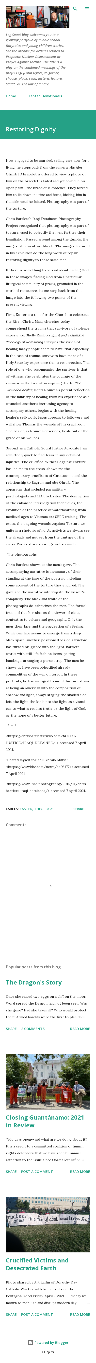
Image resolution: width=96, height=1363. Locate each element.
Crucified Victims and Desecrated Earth (37, 1264)
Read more (80, 1028)
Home (11, 96)
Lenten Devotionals (45, 96)
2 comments (33, 1028)
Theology (43, 808)
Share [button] (78, 808)
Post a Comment (37, 1171)
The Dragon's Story (34, 982)
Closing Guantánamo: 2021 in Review (45, 1121)
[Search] (75, 9)
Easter (26, 808)
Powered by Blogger (50, 1342)
